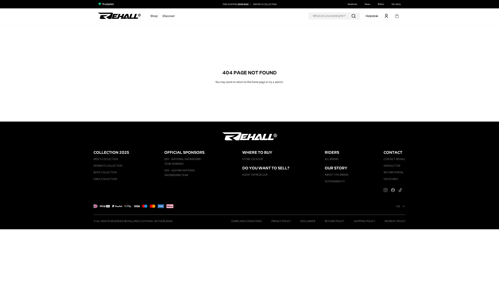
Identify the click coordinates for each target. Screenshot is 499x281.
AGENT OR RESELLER (254, 174)
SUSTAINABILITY (335, 181)
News (367, 4)
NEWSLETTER (392, 165)
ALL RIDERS (331, 159)
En (398, 206)
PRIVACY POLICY (281, 221)
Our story (396, 4)
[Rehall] (119, 15)
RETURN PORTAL (394, 172)
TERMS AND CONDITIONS (246, 221)
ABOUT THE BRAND (336, 174)
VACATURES (391, 179)
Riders (381, 4)
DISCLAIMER (307, 221)
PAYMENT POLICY (395, 221)
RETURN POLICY (334, 221)
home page (258, 82)
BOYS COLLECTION (105, 172)
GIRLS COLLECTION (105, 179)
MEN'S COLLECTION (106, 159)
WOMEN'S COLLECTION (108, 165)
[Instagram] (386, 190)
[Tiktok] (400, 190)
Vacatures (352, 4)
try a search (276, 82)
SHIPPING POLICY (364, 221)
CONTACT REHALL (394, 159)
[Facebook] (393, 190)
